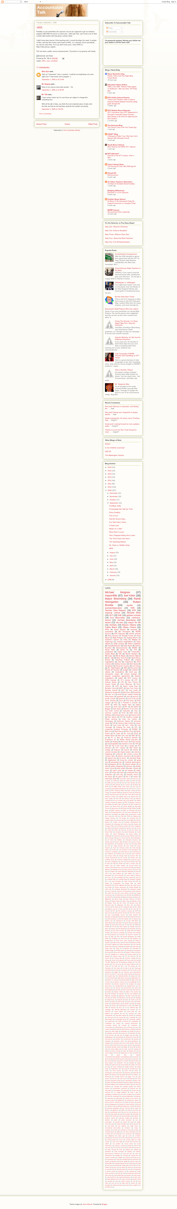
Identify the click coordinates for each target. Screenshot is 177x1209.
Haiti (114, 863)
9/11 (115, 703)
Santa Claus (109, 948)
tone (129, 1169)
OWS (133, 735)
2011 (110, 484)
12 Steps (107, 780)
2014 (110, 474)
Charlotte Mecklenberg (131, 822)
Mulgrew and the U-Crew (115, 909)
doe (119, 662)
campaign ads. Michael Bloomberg (116, 1009)
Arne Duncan (113, 636)
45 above (135, 784)
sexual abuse (128, 1143)
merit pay (133, 672)
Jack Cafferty (117, 873)
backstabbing (109, 989)
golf (106, 1055)
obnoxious (110, 1098)
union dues (108, 1175)
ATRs (107, 629)
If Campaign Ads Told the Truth (121, 509)
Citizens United (118, 828)
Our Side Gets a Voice (117, 522)
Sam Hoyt (136, 946)
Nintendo (132, 917)
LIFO (117, 686)
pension (135, 696)
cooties (118, 1023)
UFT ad (109, 974)
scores (121, 1139)
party (132, 1102)
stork (136, 1153)
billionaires (122, 995)
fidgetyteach (112, 760)
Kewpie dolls (129, 883)
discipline (137, 756)
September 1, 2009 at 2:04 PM (52, 109)
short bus (108, 1147)
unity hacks (137, 1175)
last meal (138, 1078)
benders (121, 993)
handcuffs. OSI (121, 1063)
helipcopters (114, 1068)
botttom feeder (115, 1003)
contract (135, 670)
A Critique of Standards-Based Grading (121, 184)
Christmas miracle (122, 826)
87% (134, 786)
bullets (136, 1005)
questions (121, 698)
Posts (110, 28)
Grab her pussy (136, 859)
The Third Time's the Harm (119, 539)
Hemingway (109, 721)
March (112, 569)
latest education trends (114, 1080)
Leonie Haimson (136, 891)
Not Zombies (125, 919)
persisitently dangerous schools (125, 1106)
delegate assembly (112, 1033)
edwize (107, 672)
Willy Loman (135, 980)
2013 (110, 477)
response (108, 1130)
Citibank (109, 828)
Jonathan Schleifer (135, 879)
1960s (127, 780)
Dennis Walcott (135, 656)
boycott (126, 750)
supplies (120, 1157)
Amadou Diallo (116, 792)
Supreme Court (126, 744)
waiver (133, 1183)
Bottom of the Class (131, 709)
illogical (107, 1074)
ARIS (39, 27)
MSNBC (135, 729)
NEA (126, 909)
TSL (137, 956)
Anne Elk (118, 798)
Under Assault (128, 974)
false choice (134, 1043)
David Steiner (133, 834)
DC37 (124, 713)
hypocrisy (128, 1072)
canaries (132, 1009)
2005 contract (119, 644)
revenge (136, 1130)
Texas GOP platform (118, 960)
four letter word (126, 1049)
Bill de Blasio (121, 656)
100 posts (135, 778)
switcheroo (135, 1159)
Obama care (109, 920)
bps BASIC (125, 1003)
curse (136, 1027)
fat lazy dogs (123, 1045)
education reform (119, 1041)
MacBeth (118, 897)
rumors (114, 772)
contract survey (132, 754)
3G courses (126, 784)
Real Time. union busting (124, 940)
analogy (107, 750)
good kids (121, 1055)
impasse (114, 1074)
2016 (110, 467)
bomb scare (134, 999)
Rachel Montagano (128, 936)
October (113, 500)
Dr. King (109, 838)
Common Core (129, 828)
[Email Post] (62, 58)
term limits (130, 701)
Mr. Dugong (46, 84)
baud (106, 993)
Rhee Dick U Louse (116, 532)
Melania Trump (136, 901)
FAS (109, 846)
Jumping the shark (123, 727)
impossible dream (124, 1074)
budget (125, 670)
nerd (121, 1094)
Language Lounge (135, 889)
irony (128, 696)
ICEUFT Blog (113, 134)
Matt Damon (119, 731)
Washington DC (136, 978)
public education (126, 1120)
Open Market (109, 923)
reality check (134, 1126)
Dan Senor (135, 830)
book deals (121, 1001)
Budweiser (108, 814)
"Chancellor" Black (124, 778)
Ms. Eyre (127, 733)
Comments (112, 32)
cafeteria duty (134, 1007)
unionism (128, 1175)
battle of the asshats (132, 992)
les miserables (127, 1080)
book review (130, 1001)
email (119, 694)
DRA (122, 830)
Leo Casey (136, 666)
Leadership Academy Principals (116, 729)
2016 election (116, 784)
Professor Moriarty (131, 737)
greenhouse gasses (119, 1059)
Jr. (108, 881)
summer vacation (110, 1157)
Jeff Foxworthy (118, 875)
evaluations (119, 672)
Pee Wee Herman (118, 930)
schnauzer (115, 1137)
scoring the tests (132, 772)
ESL (129, 838)
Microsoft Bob (109, 905)
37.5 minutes (125, 680)
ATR (134, 610)
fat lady (114, 1045)
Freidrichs (110, 853)
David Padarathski (119, 834)
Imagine (112, 871)
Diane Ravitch (120, 629)
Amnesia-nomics (114, 794)
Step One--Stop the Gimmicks (116, 227)
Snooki (109, 952)
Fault (114, 848)
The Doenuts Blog (115, 125)
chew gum (110, 1017)
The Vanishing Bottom (117, 542)
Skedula (129, 950)
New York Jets (123, 735)
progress (135, 1116)
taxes (121, 701)
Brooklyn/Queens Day (118, 812)
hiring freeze (109, 696)
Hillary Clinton (129, 627)
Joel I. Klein (129, 725)
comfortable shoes (120, 1019)
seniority (134, 629)
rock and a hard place (129, 1132)
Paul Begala (121, 928)
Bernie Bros (116, 806)
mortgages (117, 1090)
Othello (107, 924)
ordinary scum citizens (131, 1098)
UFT (111, 615)
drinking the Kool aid (132, 1037)
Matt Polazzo (118, 638)
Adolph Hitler (126, 705)
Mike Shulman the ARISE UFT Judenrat (121, 147)
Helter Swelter (120, 865)
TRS (131, 956)
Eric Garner (137, 842)
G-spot (127, 853)
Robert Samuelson (124, 944)
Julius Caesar (128, 881)
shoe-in (136, 1145)
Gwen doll (129, 861)
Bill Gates (108, 656)
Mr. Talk (45, 94)
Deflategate (108, 836)
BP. (126, 707)
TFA (135, 650)
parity (126, 1102)
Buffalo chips (124, 814)
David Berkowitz (129, 832)
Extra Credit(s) (114, 512)
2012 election (131, 782)
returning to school (125, 1130)
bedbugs (113, 993)
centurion (131, 1013)
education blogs (135, 758)
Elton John (128, 842)
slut (119, 1147)
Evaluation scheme (122, 844)
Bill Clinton (124, 808)
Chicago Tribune (110, 826)
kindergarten (112, 764)
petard (139, 1106)
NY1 (114, 911)
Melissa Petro (112, 903)
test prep (109, 1165)
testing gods (125, 1165)
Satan (117, 948)
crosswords (108, 1027)
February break (124, 848)
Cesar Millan (130, 820)
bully (106, 1007)
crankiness (134, 1025)
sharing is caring (120, 1145)
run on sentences (127, 1133)
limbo (114, 1082)
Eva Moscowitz (117, 618)
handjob (131, 1063)
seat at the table (117, 1141)
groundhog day (116, 762)
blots (126, 999)
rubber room (122, 652)
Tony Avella (133, 690)
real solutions (122, 1126)
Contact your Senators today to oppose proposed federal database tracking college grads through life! (122, 102)
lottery (128, 1084)
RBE (112, 936)
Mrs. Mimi (138, 907)
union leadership (119, 1175)
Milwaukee (120, 905)
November (114, 496)
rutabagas (138, 1133)
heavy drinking (117, 1067)
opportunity (119, 1098)
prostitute (135, 1118)
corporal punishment (131, 1023)
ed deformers (127, 1039)
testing (117, 1165)
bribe (133, 1003)
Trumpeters (124, 970)
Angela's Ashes (123, 796)
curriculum (129, 1027)
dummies (117, 1039)
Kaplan (107, 883)
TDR (132, 608)
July (111, 556)
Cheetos (136, 824)
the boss (114, 1167)
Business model (136, 814)
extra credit (125, 1043)
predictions (109, 652)
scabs (121, 772)
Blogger (107, 709)
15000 (115, 780)
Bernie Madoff (127, 806)
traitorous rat (122, 1171)
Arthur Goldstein (134, 644)
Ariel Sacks (133, 664)
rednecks (127, 1128)
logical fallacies (111, 1084)
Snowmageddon (112, 744)
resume (115, 1130)
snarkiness (109, 774)
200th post (110, 782)
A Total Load (114, 525)
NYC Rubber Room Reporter (119, 110)
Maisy (131, 897)
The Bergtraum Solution (125, 962)
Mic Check (123, 903)
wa (118, 1183)
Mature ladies (116, 901)
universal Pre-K (111, 1177)
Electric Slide (118, 842)
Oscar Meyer (135, 923)
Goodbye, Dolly (115, 506)
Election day (108, 842)
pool (134, 1110)
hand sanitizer (109, 1063)
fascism (107, 1045)
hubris (136, 1070)
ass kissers (117, 988)
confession (119, 754)
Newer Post (41, 124)
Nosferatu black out (113, 919)
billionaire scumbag (110, 995)
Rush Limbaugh (118, 946)
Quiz (106, 936)
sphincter (131, 1147)
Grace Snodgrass (112, 861)
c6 (126, 1007)
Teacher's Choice (112, 640)
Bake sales (118, 804)
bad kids (118, 989)
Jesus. (109, 877)
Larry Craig (110, 891)
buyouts (113, 1007)
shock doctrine (110, 701)
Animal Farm (134, 796)
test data (138, 1163)
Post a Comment (45, 114)
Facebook (109, 666)
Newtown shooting (110, 917)
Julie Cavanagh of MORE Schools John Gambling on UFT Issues (127, 356)
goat (117, 1053)
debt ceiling (115, 1031)
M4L (130, 895)
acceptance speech (118, 982)
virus (112, 1183)
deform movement (124, 756)
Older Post (92, 124)
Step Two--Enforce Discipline (116, 230)
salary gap (121, 1136)
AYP (136, 680)
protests (107, 1120)
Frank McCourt (124, 851)
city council (119, 1017)
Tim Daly (114, 966)
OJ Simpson (135, 919)
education (108, 1041)
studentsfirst (108, 1155)
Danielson (118, 832)
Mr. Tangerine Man (122, 384)
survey (139, 1157)
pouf (121, 1114)
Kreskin (109, 887)
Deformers (117, 836)
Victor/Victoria (111, 978)
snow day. (119, 774)
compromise (111, 1021)
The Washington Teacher (114, 455)
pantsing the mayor (132, 1100)
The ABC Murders (110, 962)
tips (115, 1169)
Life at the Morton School (126, 893)
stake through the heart (114, 1149)
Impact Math (121, 871)
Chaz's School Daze (116, 164)
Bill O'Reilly (132, 808)
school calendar (125, 1137)
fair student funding (131, 694)
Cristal (109, 830)
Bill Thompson (124, 632)
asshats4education (113, 608)
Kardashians (117, 883)
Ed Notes (111, 840)
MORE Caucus (113, 210)
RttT (123, 690)
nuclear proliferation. (128, 1096)
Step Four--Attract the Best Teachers (119, 238)
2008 (110, 580)
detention (132, 1033)
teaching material (119, 1163)
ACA (130, 788)
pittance (107, 1110)
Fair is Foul (113, 516)
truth (118, 1173)
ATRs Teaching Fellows (118, 790)
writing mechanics (118, 1185)
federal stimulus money (114, 1047)
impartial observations (133, 762)
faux (131, 1045)
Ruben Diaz (108, 946)
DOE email (134, 713)
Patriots (113, 928)
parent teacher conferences (113, 1102)
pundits (117, 1122)
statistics (129, 1151)
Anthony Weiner (111, 682)
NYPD (136, 911)
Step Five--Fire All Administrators (117, 242)
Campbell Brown (114, 646)
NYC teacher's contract (125, 911)
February (113, 572)
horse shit (128, 1070)
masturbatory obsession (120, 1088)
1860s (121, 780)
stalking (136, 1149)
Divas (139, 836)
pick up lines (126, 1108)
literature (138, 1082)
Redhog (115, 742)
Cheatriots (108, 824)
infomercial (108, 1076)
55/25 (106, 786)
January (113, 575)
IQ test (136, 869)
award (136, 988)
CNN (116, 816)
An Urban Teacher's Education (120, 182)
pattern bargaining (117, 766)
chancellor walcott (120, 1015)
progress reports (110, 1118)
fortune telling (114, 1049)
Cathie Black (111, 627)
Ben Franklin (134, 804)
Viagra (133, 976)
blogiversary (111, 999)
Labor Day (108, 889)
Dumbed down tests (121, 715)
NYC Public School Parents (119, 98)
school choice (137, 1137)
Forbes (114, 849)
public (115, 1120)
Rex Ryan (126, 942)
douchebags (119, 1037)
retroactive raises (112, 674)
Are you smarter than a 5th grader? (123, 800)
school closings (130, 674)
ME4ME (136, 895)
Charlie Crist (117, 822)
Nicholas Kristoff (111, 690)
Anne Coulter (109, 798)
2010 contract (132, 678)
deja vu (138, 1031)
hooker (107, 1070)
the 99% (133, 1165)
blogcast (117, 750)
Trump (116, 970)
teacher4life (108, 1163)
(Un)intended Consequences (126, 254)
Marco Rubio (118, 899)
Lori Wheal (117, 895)
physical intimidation (113, 1108)
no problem (128, 1094)
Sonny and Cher (118, 952)
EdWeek (119, 840)
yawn (127, 1185)
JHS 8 (107, 873)
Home (67, 124)
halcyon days (135, 1061)
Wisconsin (126, 692)
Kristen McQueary (120, 887)
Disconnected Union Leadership (119, 212)
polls (129, 1110)
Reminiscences (113, 175)
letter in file (137, 1080)
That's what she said (132, 960)
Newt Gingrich (133, 915)
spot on (138, 1147)
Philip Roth (130, 930)
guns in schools (123, 1061)
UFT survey (117, 974)
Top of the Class (118, 746)
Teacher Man (118, 958)
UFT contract (120, 748)
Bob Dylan (117, 709)
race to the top (133, 698)
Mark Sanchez (130, 899)
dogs (136, 1035)
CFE (122, 682)
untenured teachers (124, 1177)
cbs (124, 1013)
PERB (136, 924)
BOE (126, 802)
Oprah (126, 923)
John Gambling (118, 877)
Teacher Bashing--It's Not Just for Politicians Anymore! (127, 338)
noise (108, 1096)
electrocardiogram (133, 1041)
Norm (139, 917)
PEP (130, 924)
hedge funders (129, 1067)
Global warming (111, 719)
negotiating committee (111, 1094)
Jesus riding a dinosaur (133, 875)
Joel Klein (129, 595)
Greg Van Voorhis (129, 719)
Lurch (124, 895)
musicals (107, 1092)
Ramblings (115, 938)
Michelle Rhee (134, 613)
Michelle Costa (110, 688)
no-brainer (138, 1094)
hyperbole (120, 696)
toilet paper (122, 1169)
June (112, 559)
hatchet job (114, 1064)
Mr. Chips (116, 733)
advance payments (120, 984)
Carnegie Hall (134, 818)
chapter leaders (125, 752)
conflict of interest (123, 1021)
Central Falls (120, 820)
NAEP (121, 688)
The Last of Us (116, 964)
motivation (126, 1090)
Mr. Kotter (115, 907)
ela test (119, 622)
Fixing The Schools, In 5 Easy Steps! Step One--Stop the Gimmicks (126, 323)
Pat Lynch (134, 668)
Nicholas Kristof (122, 917)
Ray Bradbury (134, 938)
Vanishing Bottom (123, 976)
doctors (111, 1035)
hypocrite (135, 1072)
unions (135, 776)
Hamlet (120, 863)
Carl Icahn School (112, 711)
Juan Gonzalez (116, 881)
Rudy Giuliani (136, 742)
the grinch (119, 776)
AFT (135, 788)
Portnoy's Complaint (118, 932)
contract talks (110, 756)
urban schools (126, 1179)
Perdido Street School (116, 199)
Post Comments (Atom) (71, 130)
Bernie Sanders (132, 654)
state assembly (119, 1151)
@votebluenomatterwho (119, 788)
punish (125, 1122)
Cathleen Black (109, 820)
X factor (107, 982)
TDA (106, 746)
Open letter (118, 923)
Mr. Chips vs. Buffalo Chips (119, 545)
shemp (129, 1145)
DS (128, 830)
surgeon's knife (129, 1157)
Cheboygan (117, 824)
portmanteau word (115, 1112)
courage (124, 1025)
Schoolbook (125, 948)
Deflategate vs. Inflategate (125, 282)
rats (139, 1124)
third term (130, 1167)
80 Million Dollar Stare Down (120, 786)
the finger (122, 1167)
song (124, 1147)
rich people (129, 770)
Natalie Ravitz (110, 735)
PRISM (107, 926)
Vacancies (138, 974)
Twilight (116, 972)
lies (120, 764)
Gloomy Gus (134, 857)
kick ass (114, 1078)
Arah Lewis (118, 707)
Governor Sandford (123, 859)
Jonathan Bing (122, 879)
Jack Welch (128, 873)
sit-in (114, 1147)
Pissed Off (112, 173)
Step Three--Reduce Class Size (117, 234)
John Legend (129, 877)
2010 (110, 487)
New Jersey (108, 913)
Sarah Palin (110, 650)
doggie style (128, 1035)
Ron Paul (135, 944)
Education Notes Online (117, 85)
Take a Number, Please (124, 370)
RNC (118, 936)
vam (116, 1181)
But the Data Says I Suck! (124, 297)
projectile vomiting (124, 1118)
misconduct (108, 1090)
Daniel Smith (109, 832)
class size (111, 694)
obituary (138, 1096)
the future (108, 776)
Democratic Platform (129, 836)
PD (126, 924)
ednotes (136, 1039)
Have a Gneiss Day (132, 863)
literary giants (129, 1082)
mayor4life (111, 595)
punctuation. (108, 1122)
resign (136, 1128)
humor (120, 1072)
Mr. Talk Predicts (114, 668)
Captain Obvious (110, 818)
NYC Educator (113, 154)
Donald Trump (127, 636)
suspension (110, 1159)
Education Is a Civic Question (118, 192)
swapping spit (126, 1159)
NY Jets (133, 909)
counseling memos (111, 1025)
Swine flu (124, 650)
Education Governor (132, 840)
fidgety (125, 1047)
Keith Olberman (126, 684)
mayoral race (134, 1088)
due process (108, 1039)
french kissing (116, 1051)
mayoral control (112, 613)
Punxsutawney (111, 934)
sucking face (134, 1155)
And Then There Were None (130, 794)
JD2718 (108, 451)
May (111, 562)
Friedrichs (119, 853)
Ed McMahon (137, 838)
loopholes (121, 1084)
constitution (108, 1023)
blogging (138, 997)
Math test (108, 731)
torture (113, 1171)
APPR (107, 705)
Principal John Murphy (134, 932)
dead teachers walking (128, 1029)
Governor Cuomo (122, 666)
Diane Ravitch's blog (116, 74)
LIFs (136, 727)
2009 (110, 490)
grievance (130, 1059)
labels (131, 1078)
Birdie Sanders (115, 810)
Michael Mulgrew (117, 592)
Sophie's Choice (130, 952)
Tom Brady (131, 966)
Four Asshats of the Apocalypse (128, 849)
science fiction (111, 1139)
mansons (107, 1086)
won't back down (111, 779)
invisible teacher (120, 1076)
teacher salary (134, 1161)
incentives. (135, 1074)
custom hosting (109, 1029)
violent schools (125, 1181)
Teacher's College (130, 958)
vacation (109, 1181)
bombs (107, 1001)
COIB (122, 816)
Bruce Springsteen (132, 812)
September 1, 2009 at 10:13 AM (53, 79)
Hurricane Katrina (123, 721)
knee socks (123, 1078)
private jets (115, 1116)
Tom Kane (117, 968)
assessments (127, 988)
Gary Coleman (136, 853)
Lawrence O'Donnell (122, 891)
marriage (116, 1086)
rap (130, 1124)
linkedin (121, 1082)
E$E (115, 838)
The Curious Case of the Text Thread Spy (122, 127)
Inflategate (130, 871)
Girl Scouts (123, 857)
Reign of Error (116, 942)
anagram (131, 984)
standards (108, 1151)
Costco (138, 828)
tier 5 (128, 776)
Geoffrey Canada (132, 717)
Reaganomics (109, 940)
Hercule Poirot (133, 865)
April (112, 566)
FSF (121, 717)
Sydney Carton (117, 956)
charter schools (135, 634)
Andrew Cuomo (120, 664)
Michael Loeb (134, 903)
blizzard (130, 997)
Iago (106, 871)
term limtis (130, 1163)
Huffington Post (116, 869)
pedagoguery (113, 1104)
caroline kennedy (111, 752)
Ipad (137, 871)
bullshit (135, 750)
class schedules (52, 61)
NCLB (136, 733)
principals (135, 1114)
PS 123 (114, 926)
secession (135, 1141)
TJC (126, 956)
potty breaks (121, 768)
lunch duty (135, 1084)
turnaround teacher (132, 1173)
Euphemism (110, 844)
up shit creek (137, 1177)
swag (117, 1159)
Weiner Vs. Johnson (113, 980)
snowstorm (109, 632)
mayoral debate (130, 764)
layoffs (130, 605)
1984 (133, 780)
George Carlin (111, 855)
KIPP (136, 881)
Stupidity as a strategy (117, 954)
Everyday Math (136, 844)
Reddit (107, 742)
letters (109, 1082)
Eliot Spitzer (112, 717)
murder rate (135, 1090)
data (118, 1029)
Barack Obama (129, 625)
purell (132, 1122)
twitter (120, 678)
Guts (122, 861)
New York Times (132, 688)
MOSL (111, 897)
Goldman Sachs (110, 859)
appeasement (131, 986)
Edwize (107, 444)
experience (116, 1043)
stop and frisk (127, 1153)
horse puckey (117, 1070)
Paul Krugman (131, 928)
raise (112, 1124)
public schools (133, 768)
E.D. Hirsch (122, 838)
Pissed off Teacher (112, 670)
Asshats (113, 625)
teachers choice (132, 774)
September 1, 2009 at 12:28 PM (53, 90)
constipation (134, 1021)
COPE (128, 816)
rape (134, 1124)
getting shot (132, 1051)
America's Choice (127, 792)
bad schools (126, 989)
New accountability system (116, 915)
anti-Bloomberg (119, 986)
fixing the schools (126, 760)
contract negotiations (125, 642)
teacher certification (110, 1161)
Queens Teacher (133, 934)
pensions (129, 766)
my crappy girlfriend (120, 1092)
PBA (125, 668)
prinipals (107, 1116)
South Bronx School (116, 145)
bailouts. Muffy (118, 992)
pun (137, 1120)
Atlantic (120, 802)
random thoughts (121, 1124)
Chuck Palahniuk (136, 826)
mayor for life (134, 622)
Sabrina (128, 946)
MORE (134, 648)
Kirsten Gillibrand (119, 885)
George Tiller (134, 855)
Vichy (139, 976)
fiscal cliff (132, 1047)
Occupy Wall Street (132, 920)
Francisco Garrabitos (111, 851)
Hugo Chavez (128, 869)
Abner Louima (131, 790)
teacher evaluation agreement (117, 676)
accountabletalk (131, 982)
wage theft (125, 1183)
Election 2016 (136, 715)
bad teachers (137, 989)
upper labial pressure (113, 1179)
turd (124, 1173)
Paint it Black (123, 926)
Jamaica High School (125, 723)
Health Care (109, 865)
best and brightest (132, 993)
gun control (108, 1061)
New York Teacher (135, 913)
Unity (125, 640)
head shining (124, 1064)
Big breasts (115, 808)
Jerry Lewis (117, 725)
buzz (120, 1007)
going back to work (126, 1053)
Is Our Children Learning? (115, 448)
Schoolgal (135, 948)
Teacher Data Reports (115, 610)
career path (130, 1011)
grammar (135, 1057)
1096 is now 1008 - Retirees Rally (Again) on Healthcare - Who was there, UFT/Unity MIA (122, 89)
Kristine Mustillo (133, 887)
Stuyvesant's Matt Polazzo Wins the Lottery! (121, 309)
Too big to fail (127, 968)
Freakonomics (136, 851)
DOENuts (108, 715)
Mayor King (125, 901)
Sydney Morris (132, 638)
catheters (116, 1013)
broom (114, 1005)
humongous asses (110, 1072)
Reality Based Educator (129, 740)
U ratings (131, 746)
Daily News (128, 646)
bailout (109, 992)
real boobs (111, 1126)
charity (131, 1015)
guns (115, 1061)
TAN (136, 744)
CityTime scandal (111, 713)
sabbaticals (111, 1136)
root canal (116, 1133)
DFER (116, 830)
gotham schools (133, 615)
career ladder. (118, 1011)
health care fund (136, 1064)
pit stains (135, 1108)
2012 (110, 480)
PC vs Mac (115, 737)
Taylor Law (108, 958)
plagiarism (115, 1110)
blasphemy (122, 997)
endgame (107, 1043)
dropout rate (112, 758)
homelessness (134, 1068)
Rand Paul (124, 938)
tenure (108, 622)
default (132, 1031)
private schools (110, 698)
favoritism (138, 1045)
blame (114, 997)
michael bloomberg (126, 620)
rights (118, 1132)
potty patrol (114, 1114)
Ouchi (113, 924)
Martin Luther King (130, 686)
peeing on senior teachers (127, 1104)
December (114, 493)
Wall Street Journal (123, 978)
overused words (110, 1100)
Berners (107, 806)
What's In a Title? (115, 529)
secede (127, 1141)
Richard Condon (136, 942)
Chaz (136, 711)
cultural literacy (119, 1027)
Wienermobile (125, 980)
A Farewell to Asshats (129, 703)
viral (134, 1181)
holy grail (124, 1068)
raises (107, 770)
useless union (137, 1179)
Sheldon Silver (120, 950)
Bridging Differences (116, 191)
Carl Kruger (122, 818)
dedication (124, 1031)
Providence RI (110, 740)
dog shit (119, 1035)
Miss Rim (130, 905)
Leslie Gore (111, 893)
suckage (125, 1155)
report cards (117, 770)
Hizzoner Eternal (110, 867)
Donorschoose (121, 648)
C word (109, 816)
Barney (126, 804)
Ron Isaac (124, 742)
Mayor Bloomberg (115, 598)
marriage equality (128, 1086)
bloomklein (137, 692)
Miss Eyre (45, 71)
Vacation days (111, 976)
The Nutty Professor (130, 964)
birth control (131, 995)
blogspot (120, 999)
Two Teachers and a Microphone (131, 972)
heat (108, 1067)
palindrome (121, 1100)
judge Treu (131, 1076)
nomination (116, 1096)
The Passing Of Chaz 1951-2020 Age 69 (122, 166)
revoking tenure (109, 1132)
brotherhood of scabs (125, 1005)
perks (111, 1106)
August (112, 552)
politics (123, 1110)
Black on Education (129, 810)
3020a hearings (110, 680)
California (135, 816)
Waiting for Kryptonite (112, 692)
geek (124, 1051)
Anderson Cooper (110, 796)
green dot (108, 1059)
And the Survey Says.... (118, 519)
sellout (107, 1143)
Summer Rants (131, 954)
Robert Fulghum (112, 944)
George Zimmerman (111, 857)
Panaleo (132, 926)
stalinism (128, 1149)
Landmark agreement (120, 889)
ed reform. (122, 758)
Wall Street (133, 748)
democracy (124, 1033)
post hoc (126, 1112)
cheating (138, 1015)
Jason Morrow (87, 1204)
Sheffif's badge (109, 950)
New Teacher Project (121, 913)
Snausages (137, 950)
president (127, 1114)
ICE (113, 723)
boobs (113, 1001)
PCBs (120, 924)
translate (131, 1171)
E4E (120, 615)
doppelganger (109, 1037)
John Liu (138, 877)
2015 (110, 471)
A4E (120, 654)
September (114, 503)
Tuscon (132, 970)
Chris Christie (133, 682)
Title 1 (123, 966)
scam (130, 1136)
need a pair (134, 1092)
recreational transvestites (113, 1128)
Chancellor (126, 711)
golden (136, 1053)
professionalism (126, 1116)
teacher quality (123, 1161)
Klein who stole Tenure (134, 885)
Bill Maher (134, 707)
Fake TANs (129, 846)
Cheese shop (127, 824)
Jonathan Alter (111, 879)
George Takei (123, 855)
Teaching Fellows (122, 660)
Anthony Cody (128, 798)
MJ (106, 897)
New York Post (122, 658)
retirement (129, 662)
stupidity (117, 1155)
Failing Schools (118, 846)
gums (137, 1059)
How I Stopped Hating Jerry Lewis (122, 535)
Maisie (125, 897)
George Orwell (110, 684)
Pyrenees (122, 934)
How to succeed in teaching (125, 867)
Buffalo (116, 814)
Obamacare (119, 920)
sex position (116, 1143)
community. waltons (135, 1019)
